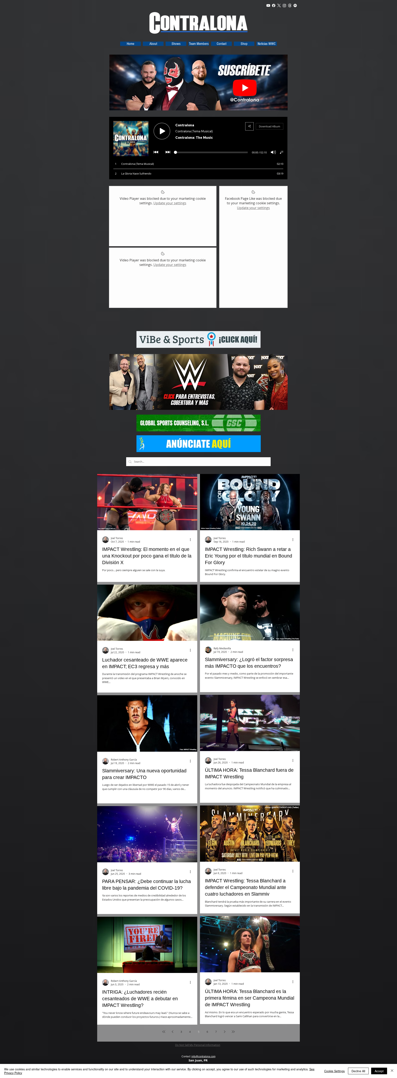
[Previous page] (172, 1031)
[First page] (163, 1031)
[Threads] (290, 5)
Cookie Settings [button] (334, 1071)
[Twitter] (279, 5)
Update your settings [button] (169, 203)
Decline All (358, 1071)
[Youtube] (268, 5)
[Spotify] (295, 5)
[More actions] (191, 539)
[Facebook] (273, 5)
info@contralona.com (203, 1056)
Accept (379, 1071)
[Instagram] (284, 5)
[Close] (392, 1071)
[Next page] (224, 1031)
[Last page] (233, 1031)
